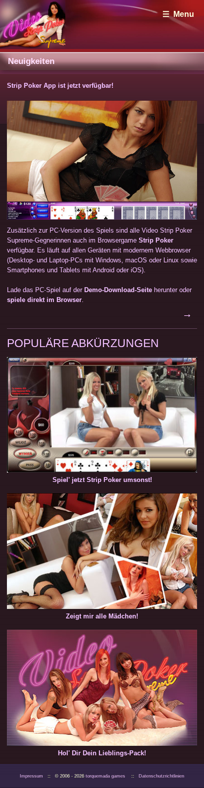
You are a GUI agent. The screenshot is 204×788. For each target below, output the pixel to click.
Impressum (31, 776)
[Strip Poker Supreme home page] (32, 24)
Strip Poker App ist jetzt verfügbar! (60, 85)
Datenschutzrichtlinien (161, 776)
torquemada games (105, 776)
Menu (183, 14)
